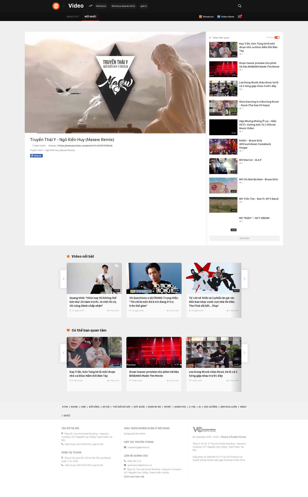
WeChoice (101, 6)
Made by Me (154, 406)
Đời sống (94, 406)
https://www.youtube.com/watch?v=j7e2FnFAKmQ (85, 145)
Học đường (210, 406)
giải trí (144, 6)
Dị (200, 406)
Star (65, 406)
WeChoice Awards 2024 (123, 6)
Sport (167, 406)
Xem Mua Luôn (228, 406)
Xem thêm (244, 238)
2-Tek (192, 406)
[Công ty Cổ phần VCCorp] (204, 429)
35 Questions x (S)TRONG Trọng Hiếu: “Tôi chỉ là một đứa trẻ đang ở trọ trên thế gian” (153, 301)
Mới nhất (90, 16)
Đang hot (73, 16)
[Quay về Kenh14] (56, 6)
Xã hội (105, 406)
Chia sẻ (37, 155)
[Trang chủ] (75, 5)
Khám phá (180, 406)
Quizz (67, 415)
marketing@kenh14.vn (138, 447)
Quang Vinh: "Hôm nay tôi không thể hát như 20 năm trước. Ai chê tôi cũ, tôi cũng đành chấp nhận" (93, 301)
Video (243, 406)
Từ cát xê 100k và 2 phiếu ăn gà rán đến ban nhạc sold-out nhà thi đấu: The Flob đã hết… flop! (212, 301)
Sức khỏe (139, 406)
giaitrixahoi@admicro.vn (140, 465)
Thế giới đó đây (121, 406)
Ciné (83, 406)
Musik (74, 406)
